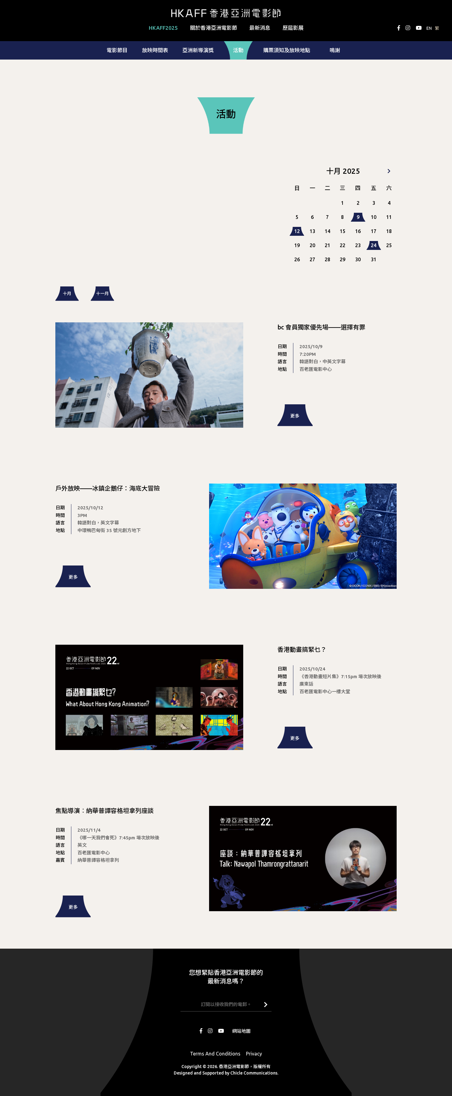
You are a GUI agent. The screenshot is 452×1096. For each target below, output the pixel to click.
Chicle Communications (253, 1073)
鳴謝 (335, 50)
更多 (294, 415)
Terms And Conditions (215, 1053)
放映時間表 (155, 50)
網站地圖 (241, 1030)
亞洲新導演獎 (198, 50)
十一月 (102, 293)
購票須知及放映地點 (286, 50)
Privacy (254, 1053)
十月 (67, 293)
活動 (238, 50)
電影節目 (117, 50)
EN (429, 28)
